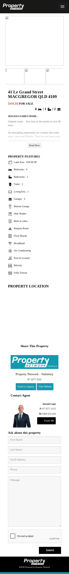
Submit (50, 550)
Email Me (49, 420)
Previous (8, 41)
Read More (34, 145)
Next (60, 41)
